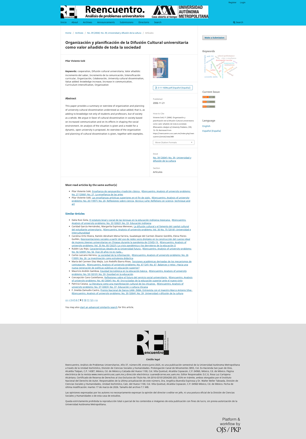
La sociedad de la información (114, 255)
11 (88, 300)
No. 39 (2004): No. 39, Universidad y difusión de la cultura (114, 32)
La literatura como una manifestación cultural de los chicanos (122, 283)
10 (85, 300)
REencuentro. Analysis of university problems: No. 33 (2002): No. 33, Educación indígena (129, 221)
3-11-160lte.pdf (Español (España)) (173, 87)
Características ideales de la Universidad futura (115, 248)
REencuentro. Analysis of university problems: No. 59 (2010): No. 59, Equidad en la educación (129, 272)
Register (232, 2)
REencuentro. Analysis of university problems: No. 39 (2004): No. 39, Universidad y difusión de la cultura (127, 293)
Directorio (143, 22)
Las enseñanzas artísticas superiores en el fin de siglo (121, 197)
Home (68, 32)
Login (242, 2)
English (206, 126)
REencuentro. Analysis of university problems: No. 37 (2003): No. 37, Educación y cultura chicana (127, 285)
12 (91, 300)
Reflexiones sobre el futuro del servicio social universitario (136, 277)
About (75, 22)
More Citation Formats (166, 142)
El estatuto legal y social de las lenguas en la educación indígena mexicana (130, 219)
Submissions (126, 22)
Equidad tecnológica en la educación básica (124, 271)
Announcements (106, 22)
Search (157, 22)
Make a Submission (214, 37)
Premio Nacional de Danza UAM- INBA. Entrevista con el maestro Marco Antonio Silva (146, 290)
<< (66, 300)
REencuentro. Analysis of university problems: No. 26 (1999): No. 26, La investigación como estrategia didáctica (130, 257)
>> (96, 300)
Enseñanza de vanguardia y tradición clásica (116, 191)
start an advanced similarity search (99, 307)
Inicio (63, 22)
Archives (87, 22)
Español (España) (211, 130)
